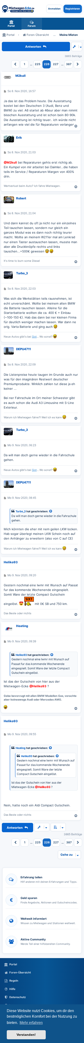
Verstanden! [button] (26, 1034)
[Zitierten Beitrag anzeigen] (51, 511)
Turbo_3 (22, 273)
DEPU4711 (23, 349)
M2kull (20, 75)
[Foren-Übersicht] (18, 8)
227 (55, 64)
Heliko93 (11, 562)
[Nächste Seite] (78, 64)
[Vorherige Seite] (15, 64)
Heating (22, 626)
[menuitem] (11, 24)
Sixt (34, 336)
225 (37, 64)
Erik (19, 137)
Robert (21, 198)
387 (68, 64)
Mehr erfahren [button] (31, 1023)
